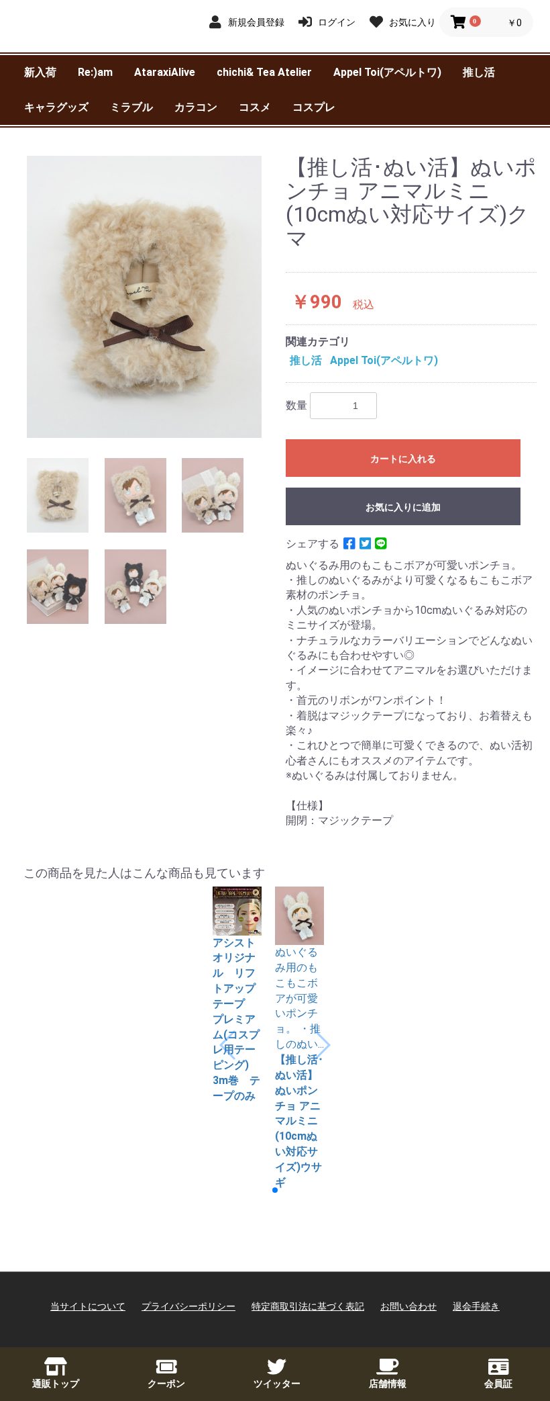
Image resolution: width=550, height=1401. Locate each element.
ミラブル (131, 107)
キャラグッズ (56, 107)
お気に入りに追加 (403, 507)
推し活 (479, 72)
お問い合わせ (408, 1306)
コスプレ (313, 107)
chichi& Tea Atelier (264, 72)
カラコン (195, 107)
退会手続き (476, 1306)
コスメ (255, 107)
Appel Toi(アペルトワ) (387, 72)
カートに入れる (403, 458)
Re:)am (95, 72)
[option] (144, 297)
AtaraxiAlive (164, 72)
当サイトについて (87, 1306)
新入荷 (40, 72)
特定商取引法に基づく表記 (308, 1306)
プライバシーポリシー (188, 1306)
